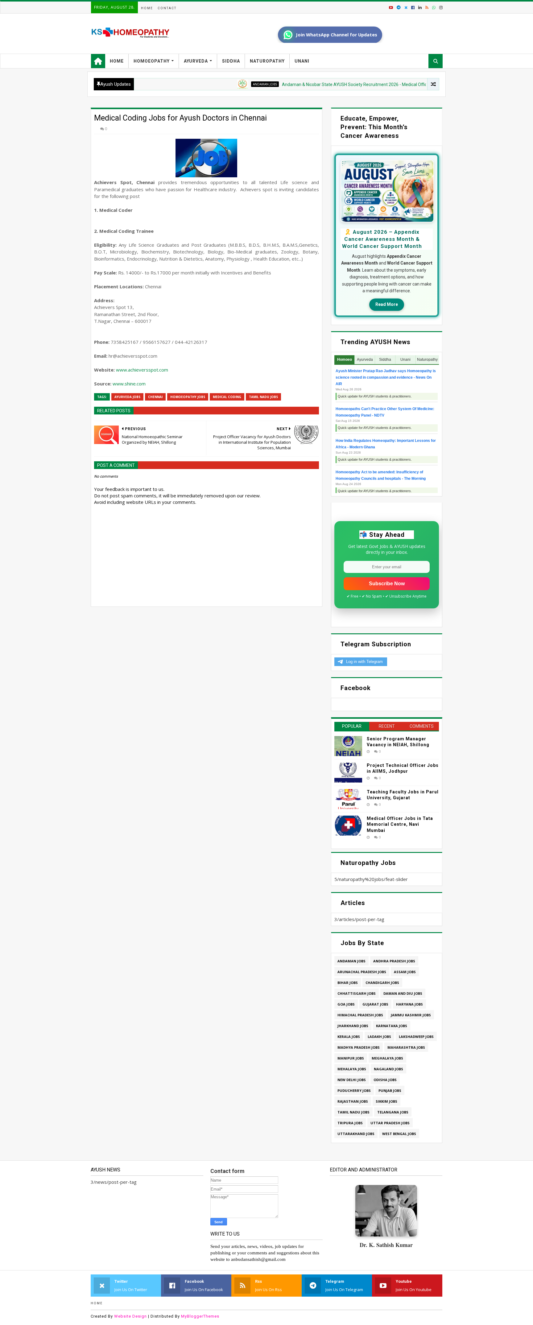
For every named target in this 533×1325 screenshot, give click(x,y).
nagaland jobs (388, 1069)
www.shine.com (129, 384)
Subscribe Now (387, 583)
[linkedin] (420, 8)
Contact (167, 8)
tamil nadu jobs (263, 397)
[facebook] (413, 8)
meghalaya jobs (387, 1058)
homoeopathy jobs (187, 397)
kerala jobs (348, 1036)
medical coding (227, 397)
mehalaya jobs (351, 1069)
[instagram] (440, 8)
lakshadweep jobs (416, 1036)
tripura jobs (350, 1123)
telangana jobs (392, 1112)
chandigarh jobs (382, 982)
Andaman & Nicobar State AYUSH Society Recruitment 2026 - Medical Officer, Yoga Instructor (334, 84)
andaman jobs (227, 84)
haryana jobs (409, 1004)
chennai (155, 397)
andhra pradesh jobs (394, 961)
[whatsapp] (434, 8)
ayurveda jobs (127, 397)
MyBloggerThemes (200, 1316)
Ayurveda (196, 61)
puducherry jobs (354, 1090)
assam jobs (405, 971)
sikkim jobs (386, 1101)
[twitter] (406, 8)
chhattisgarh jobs (356, 993)
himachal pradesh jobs (360, 1015)
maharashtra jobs (406, 1047)
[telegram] (398, 8)
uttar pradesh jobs (390, 1123)
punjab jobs (389, 1090)
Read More (386, 304)
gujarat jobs (375, 1004)
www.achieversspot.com (142, 370)
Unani (302, 61)
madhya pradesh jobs (358, 1047)
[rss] (427, 8)
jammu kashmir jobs (411, 1015)
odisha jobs (385, 1079)
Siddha (231, 61)
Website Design (130, 1316)
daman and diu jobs (402, 993)
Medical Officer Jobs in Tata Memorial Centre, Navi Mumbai (400, 824)
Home (147, 8)
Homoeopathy (152, 61)
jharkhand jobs (352, 1025)
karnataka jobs (391, 1025)
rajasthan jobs (352, 1101)
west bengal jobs (399, 1133)
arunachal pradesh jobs (361, 971)
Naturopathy (267, 61)
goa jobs (346, 1004)
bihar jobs (347, 982)
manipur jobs (350, 1058)
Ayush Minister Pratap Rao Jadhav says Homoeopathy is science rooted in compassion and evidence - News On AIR (386, 377)
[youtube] (391, 8)
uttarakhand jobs (355, 1133)
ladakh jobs (379, 1036)
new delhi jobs (351, 1079)
